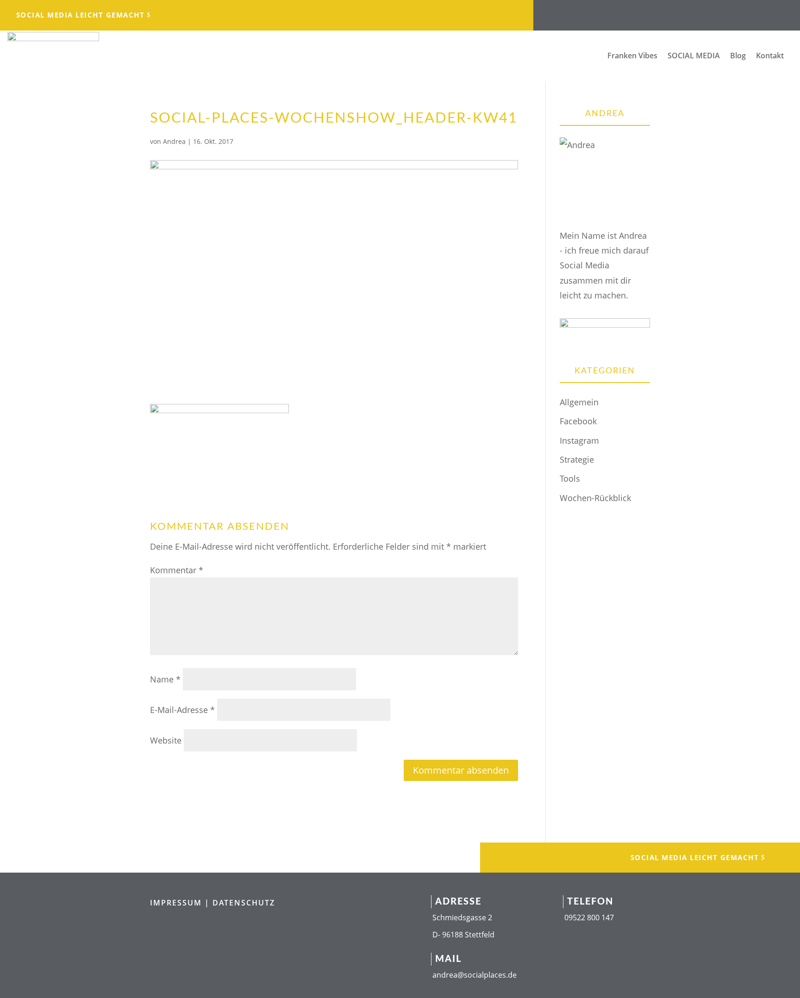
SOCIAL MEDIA (694, 56)
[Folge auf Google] (694, 12)
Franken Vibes (632, 56)
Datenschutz (243, 903)
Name (165, 679)
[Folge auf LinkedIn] (657, 12)
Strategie (577, 459)
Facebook (578, 421)
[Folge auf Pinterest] (713, 12)
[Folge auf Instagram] (638, 12)
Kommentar (176, 570)
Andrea (174, 141)
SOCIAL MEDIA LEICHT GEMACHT (80, 14)
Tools (570, 478)
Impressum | (181, 903)
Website (165, 740)
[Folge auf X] (676, 12)
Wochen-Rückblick (595, 497)
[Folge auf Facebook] (620, 12)
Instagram (579, 440)
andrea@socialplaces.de (474, 975)
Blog (738, 56)
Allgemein (579, 402)
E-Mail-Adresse (182, 709)
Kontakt (770, 56)
